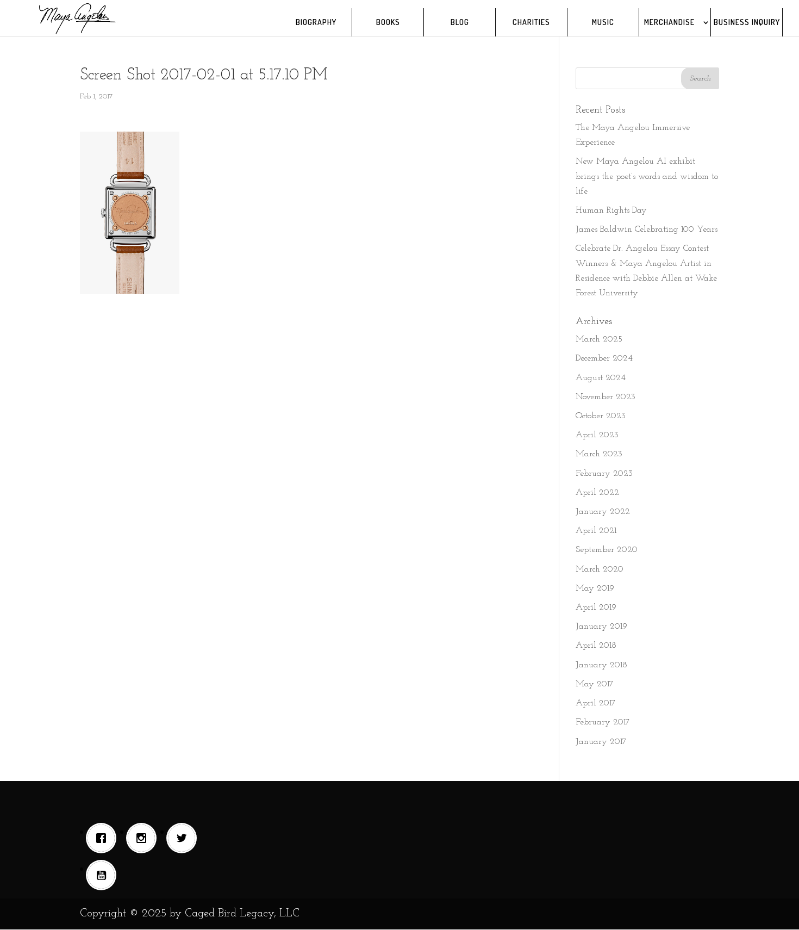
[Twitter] (184, 838)
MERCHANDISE (669, 22)
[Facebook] (104, 838)
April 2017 (596, 703)
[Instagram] (144, 838)
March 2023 (599, 454)
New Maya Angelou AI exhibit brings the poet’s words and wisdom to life (647, 176)
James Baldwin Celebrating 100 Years (646, 229)
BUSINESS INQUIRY (747, 22)
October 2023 (601, 416)
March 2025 (599, 339)
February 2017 (603, 722)
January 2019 (601, 626)
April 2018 (596, 645)
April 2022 (597, 492)
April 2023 (597, 435)
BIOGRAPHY (316, 22)
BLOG (460, 22)
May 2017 (595, 684)
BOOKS (388, 22)
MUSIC (603, 22)
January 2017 (601, 741)
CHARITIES (531, 22)
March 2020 (599, 569)
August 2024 (601, 378)
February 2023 (604, 473)
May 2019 (595, 588)
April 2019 (596, 607)
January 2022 (603, 511)
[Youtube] (104, 875)
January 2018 (601, 665)
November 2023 (605, 397)
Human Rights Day (611, 210)
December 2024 (604, 358)
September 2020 (607, 549)
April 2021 (596, 530)
